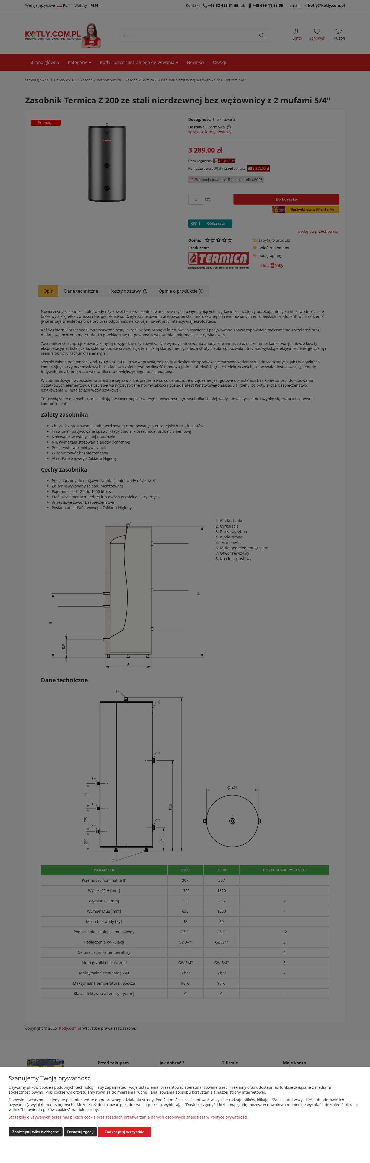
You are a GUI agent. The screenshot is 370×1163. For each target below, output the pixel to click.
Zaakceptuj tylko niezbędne (35, 1132)
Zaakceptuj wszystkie (124, 1132)
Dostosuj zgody (80, 1132)
